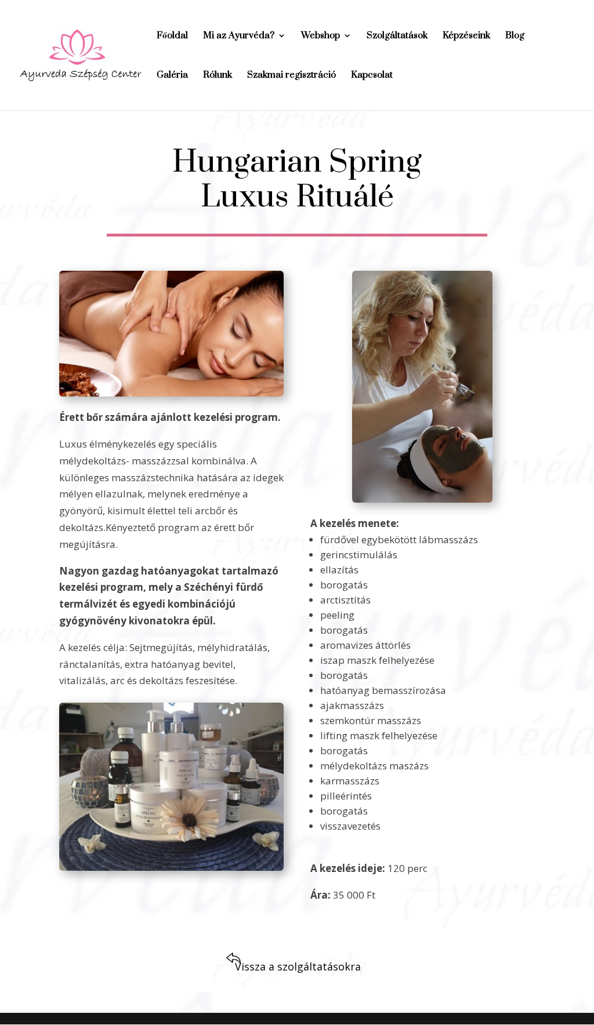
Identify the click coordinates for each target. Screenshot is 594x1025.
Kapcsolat (372, 76)
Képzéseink (466, 36)
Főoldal (172, 36)
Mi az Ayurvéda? (238, 36)
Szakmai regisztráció (291, 76)
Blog (514, 36)
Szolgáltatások (397, 36)
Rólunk (217, 76)
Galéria (172, 76)
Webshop (320, 36)
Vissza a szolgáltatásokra (298, 966)
